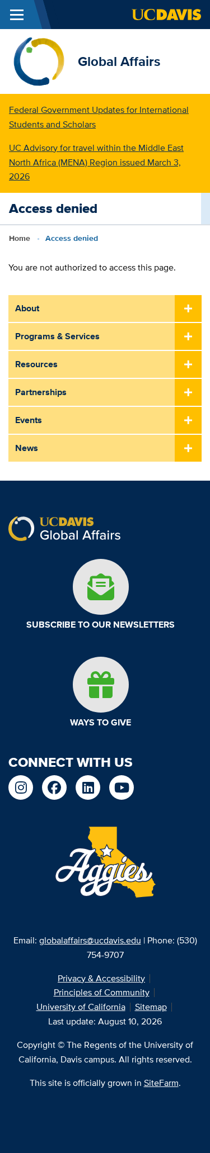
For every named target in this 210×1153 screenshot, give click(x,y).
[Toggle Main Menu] (17, 14)
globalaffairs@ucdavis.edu (90, 940)
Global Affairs (119, 61)
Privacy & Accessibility (101, 978)
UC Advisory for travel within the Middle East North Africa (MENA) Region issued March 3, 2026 (96, 162)
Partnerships (41, 392)
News (26, 448)
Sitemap (151, 1006)
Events (28, 420)
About (27, 308)
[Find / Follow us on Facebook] (54, 787)
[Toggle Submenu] (188, 309)
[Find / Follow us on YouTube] (121, 787)
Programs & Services (57, 336)
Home (19, 238)
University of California (80, 1006)
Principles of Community (102, 992)
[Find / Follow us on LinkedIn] (88, 787)
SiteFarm (161, 1082)
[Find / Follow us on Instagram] (20, 787)
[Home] (39, 60)
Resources (36, 364)
